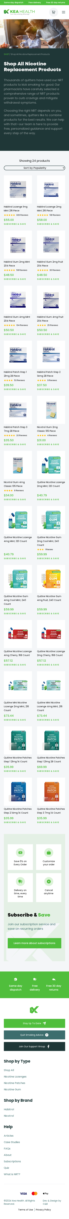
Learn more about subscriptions (34, 943)
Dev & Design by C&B (52, 1202)
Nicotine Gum (12, 1089)
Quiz (6, 1168)
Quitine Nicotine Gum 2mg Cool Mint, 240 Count (49, 541)
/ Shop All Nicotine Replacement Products (27, 54)
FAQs (7, 1148)
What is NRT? (12, 1174)
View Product (18, 198)
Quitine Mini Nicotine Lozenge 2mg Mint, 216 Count (16, 706)
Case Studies (12, 1142)
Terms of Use (25, 1209)
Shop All (9, 1070)
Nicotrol (9, 1116)
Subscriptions (12, 1161)
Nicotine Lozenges (15, 1076)
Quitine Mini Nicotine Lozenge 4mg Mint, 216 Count (49, 706)
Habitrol (9, 1109)
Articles (8, 1136)
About (8, 1155)
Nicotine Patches (14, 1083)
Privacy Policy (43, 1209)
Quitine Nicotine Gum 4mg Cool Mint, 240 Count (16, 600)
